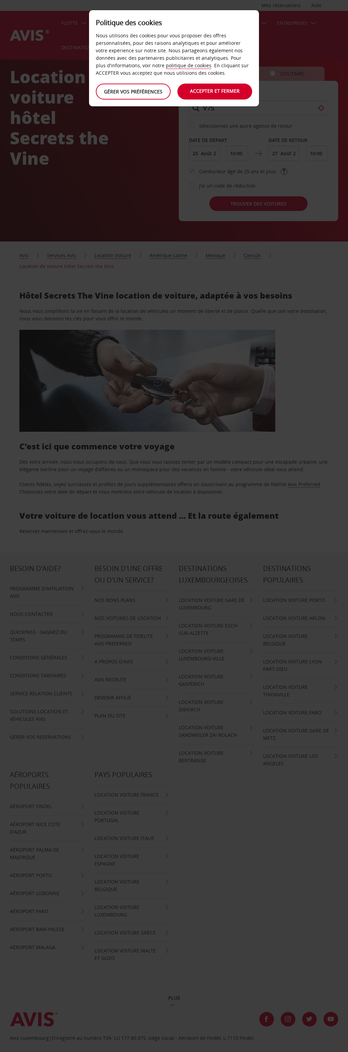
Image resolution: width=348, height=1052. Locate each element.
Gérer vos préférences (133, 91)
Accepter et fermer (215, 91)
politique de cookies (188, 65)
